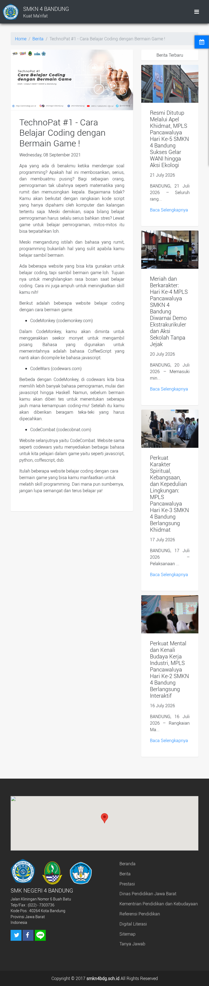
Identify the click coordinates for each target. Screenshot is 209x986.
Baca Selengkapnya (169, 210)
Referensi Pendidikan (139, 914)
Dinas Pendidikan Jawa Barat (147, 894)
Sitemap (127, 934)
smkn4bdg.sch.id (103, 978)
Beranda (127, 864)
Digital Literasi (133, 924)
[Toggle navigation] (196, 12)
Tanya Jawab (132, 944)
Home (20, 39)
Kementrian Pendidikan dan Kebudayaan (158, 904)
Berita (38, 39)
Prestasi (127, 884)
